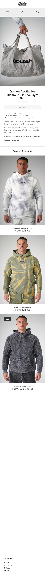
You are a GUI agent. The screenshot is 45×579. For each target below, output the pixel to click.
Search (6, 563)
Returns (7, 568)
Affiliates (7, 571)
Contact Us (8, 565)
